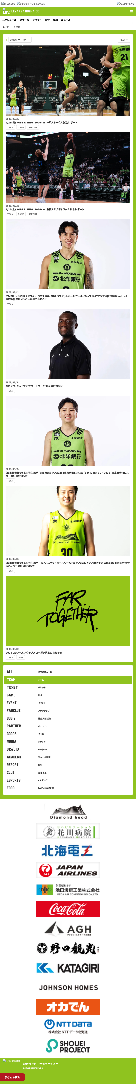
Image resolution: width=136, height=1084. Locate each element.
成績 (55, 19)
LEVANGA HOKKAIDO (25, 11)
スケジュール (9, 19)
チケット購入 (12, 1077)
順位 (47, 19)
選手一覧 (25, 19)
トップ (5, 27)
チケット (37, 19)
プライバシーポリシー (48, 1063)
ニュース (65, 19)
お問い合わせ (29, 1063)
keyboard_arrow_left (6, 40)
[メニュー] (132, 11)
